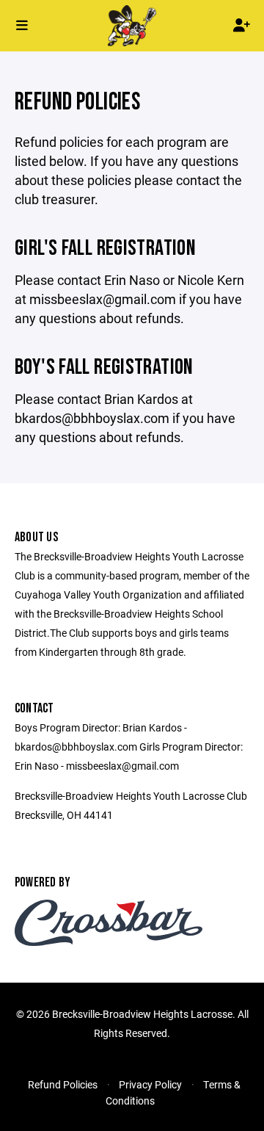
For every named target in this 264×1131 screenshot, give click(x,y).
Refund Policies (63, 1084)
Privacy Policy (150, 1084)
